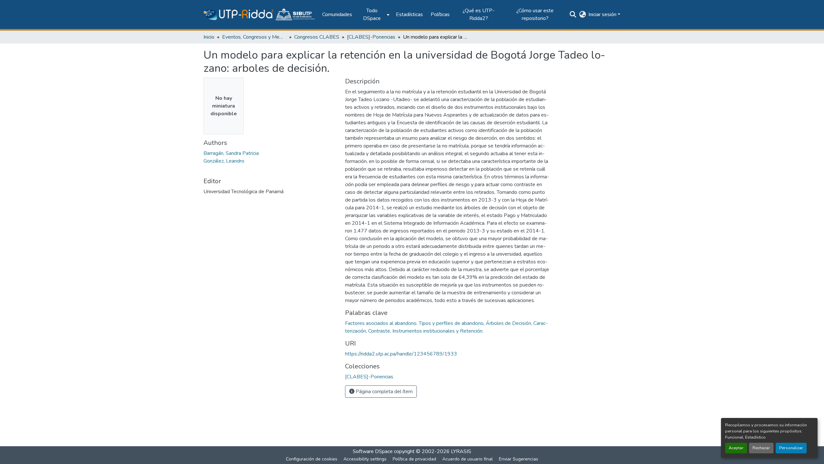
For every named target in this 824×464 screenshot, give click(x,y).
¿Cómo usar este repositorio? (535, 14)
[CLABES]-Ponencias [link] (371, 37)
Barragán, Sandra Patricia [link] (231, 153)
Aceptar (736, 448)
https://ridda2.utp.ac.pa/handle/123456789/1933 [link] (401, 353)
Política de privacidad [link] (414, 459)
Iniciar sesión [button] (603, 14)
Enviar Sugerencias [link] (518, 459)
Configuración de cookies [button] (311, 459)
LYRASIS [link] (461, 451)
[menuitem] (374, 14)
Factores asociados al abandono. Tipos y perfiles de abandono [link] (414, 323)
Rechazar (761, 448)
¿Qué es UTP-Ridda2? (479, 14)
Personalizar (791, 448)
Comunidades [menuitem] (337, 14)
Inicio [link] (208, 37)
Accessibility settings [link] (365, 459)
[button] (259, 14)
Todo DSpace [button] (372, 14)
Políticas (440, 14)
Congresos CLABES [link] (316, 37)
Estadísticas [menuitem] (409, 14)
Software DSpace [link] (373, 451)
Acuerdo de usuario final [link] (467, 459)
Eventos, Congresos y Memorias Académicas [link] (254, 37)
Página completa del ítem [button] (383, 391)
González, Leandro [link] (223, 161)
